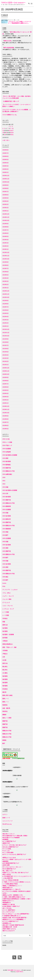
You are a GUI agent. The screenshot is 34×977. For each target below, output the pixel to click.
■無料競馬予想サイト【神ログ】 (11, 889)
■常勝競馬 (5, 839)
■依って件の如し (7, 908)
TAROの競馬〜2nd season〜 (13, 3)
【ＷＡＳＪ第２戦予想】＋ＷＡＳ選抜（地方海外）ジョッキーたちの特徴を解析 (17, 97)
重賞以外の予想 (6, 730)
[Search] (29, 935)
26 (5, 134)
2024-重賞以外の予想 (8, 525)
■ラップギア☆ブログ (8, 912)
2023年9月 (5, 262)
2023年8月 (5, 265)
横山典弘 (5, 666)
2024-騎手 (5, 535)
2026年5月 (5, 159)
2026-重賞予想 (6, 570)
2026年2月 (5, 169)
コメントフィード (7, 821)
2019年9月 (5, 416)
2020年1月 (5, 403)
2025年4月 (5, 201)
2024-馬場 (5, 532)
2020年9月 (5, 377)
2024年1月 (5, 249)
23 (11, 132)
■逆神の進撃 (6, 865)
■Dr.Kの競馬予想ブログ (9, 868)
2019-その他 (5, 439)
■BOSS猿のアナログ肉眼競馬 (11, 837)
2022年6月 (5, 310)
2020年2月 (5, 400)
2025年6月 (5, 194)
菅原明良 (5, 705)
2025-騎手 (5, 557)
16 (11, 130)
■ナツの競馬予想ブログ (9, 841)
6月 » (7, 140)
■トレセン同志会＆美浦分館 (10, 880)
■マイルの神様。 (7, 848)
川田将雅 (5, 650)
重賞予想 (5, 721)
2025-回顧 (5, 541)
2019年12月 (5, 406)
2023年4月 (5, 278)
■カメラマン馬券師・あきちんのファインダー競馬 (16, 859)
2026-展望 (5, 567)
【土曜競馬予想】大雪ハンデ (10, 101)
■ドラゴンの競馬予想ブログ (10, 921)
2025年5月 (5, 198)
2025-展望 (5, 548)
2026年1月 (5, 172)
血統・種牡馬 (6, 708)
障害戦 (4, 740)
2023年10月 (5, 259)
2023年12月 (5, 252)
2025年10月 (5, 182)
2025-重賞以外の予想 (8, 554)
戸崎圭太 (5, 653)
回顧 (3, 621)
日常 (3, 657)
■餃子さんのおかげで (8, 930)
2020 (3, 477)
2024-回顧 (5, 512)
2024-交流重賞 (6, 509)
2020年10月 (5, 374)
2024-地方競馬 (6, 516)
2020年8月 (5, 380)
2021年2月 (5, 361)
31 (12, 134)
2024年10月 (5, 220)
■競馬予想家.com (7, 887)
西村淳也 (5, 711)
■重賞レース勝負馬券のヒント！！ (12, 885)
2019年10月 (5, 412)
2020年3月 (5, 396)
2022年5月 (5, 313)
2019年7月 (5, 422)
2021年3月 (5, 358)
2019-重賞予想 (6, 468)
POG (3, 586)
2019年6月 (5, 425)
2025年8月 (5, 188)
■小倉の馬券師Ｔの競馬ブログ (11, 906)
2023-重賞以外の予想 (8, 503)
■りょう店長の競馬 (7, 852)
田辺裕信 (5, 689)
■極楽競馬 (5, 861)
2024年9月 (5, 223)
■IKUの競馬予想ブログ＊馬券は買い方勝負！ (15, 835)
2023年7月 (5, 268)
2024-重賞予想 (6, 522)
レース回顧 (5, 612)
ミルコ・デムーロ (7, 605)
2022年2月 (5, 323)
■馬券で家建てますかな (9, 928)
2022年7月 (5, 307)
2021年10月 (5, 335)
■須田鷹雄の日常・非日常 (9, 927)
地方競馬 (5, 628)
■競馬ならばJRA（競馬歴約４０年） (13, 895)
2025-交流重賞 (6, 538)
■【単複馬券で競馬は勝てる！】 (11, 915)
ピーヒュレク (6, 602)
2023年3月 (5, 281)
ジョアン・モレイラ (8, 596)
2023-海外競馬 (6, 496)
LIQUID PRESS (19, 971)
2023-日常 (5, 493)
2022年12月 (5, 291)
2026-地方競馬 (6, 564)
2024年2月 (5, 246)
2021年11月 (5, 332)
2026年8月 (5, 150)
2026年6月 (5, 156)
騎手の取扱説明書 (9, 47)
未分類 (4, 660)
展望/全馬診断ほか (7, 644)
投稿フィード (6, 817)
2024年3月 (5, 243)
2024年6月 (5, 233)
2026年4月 (5, 162)
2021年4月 (5, 355)
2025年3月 (5, 204)
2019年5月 (5, 428)
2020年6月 (5, 387)
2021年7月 (5, 345)
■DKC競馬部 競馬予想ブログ (10, 863)
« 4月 (3, 140)
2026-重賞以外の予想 (8, 573)
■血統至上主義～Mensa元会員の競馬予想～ (14, 917)
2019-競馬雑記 (6, 464)
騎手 (3, 743)
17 (12, 130)
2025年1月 (5, 210)
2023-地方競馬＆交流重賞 (9, 490)
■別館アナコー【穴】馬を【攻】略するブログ (15, 872)
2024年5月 (5, 236)
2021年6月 (5, 348)
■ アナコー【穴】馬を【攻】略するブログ (14, 845)
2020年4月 (5, 393)
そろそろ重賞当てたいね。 (10, 114)
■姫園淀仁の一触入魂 (8, 904)
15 (9, 130)
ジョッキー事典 (6, 599)
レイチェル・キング (8, 609)
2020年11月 (5, 371)
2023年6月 (5, 271)
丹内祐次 (5, 618)
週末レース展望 (6, 717)
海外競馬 (5, 676)
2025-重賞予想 (6, 551)
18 (3, 132)
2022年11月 (5, 294)
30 (11, 134)
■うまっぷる (6, 850)
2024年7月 (5, 230)
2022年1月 (5, 326)
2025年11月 (5, 178)
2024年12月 (5, 214)
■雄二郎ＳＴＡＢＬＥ (8, 833)
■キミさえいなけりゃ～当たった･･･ (12, 867)
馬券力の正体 (7, 40)
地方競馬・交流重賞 (8, 634)
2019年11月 (5, 409)
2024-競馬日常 (6, 519)
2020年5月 (5, 390)
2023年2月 (5, 284)
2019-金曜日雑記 (7, 474)
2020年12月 (5, 367)
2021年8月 (5, 342)
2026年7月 (5, 153)
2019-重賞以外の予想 (8, 471)
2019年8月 (5, 419)
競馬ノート (5, 698)
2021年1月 (5, 364)
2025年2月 (5, 207)
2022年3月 (5, 319)
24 (12, 132)
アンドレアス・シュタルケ (10, 589)
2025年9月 (5, 185)
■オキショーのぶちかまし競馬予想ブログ (14, 854)
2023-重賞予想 (6, 500)
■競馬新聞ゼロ (6, 902)
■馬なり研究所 (6, 874)
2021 (3, 480)
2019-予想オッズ (7, 445)
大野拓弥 (5, 641)
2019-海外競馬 (6, 461)
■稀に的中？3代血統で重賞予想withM (13, 925)
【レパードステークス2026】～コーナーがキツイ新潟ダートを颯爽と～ (16, 105)
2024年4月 (5, 239)
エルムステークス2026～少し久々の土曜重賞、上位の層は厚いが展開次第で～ (16, 110)
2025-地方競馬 (6, 544)
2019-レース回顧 (7, 442)
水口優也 (5, 673)
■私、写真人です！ (7, 870)
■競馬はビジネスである (9, 857)
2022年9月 (5, 300)
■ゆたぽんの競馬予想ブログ (10, 847)
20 (6, 132)
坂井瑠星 (5, 637)
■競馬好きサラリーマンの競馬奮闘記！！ (14, 919)
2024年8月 (5, 227)
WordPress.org (7, 824)
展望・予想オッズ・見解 (9, 647)
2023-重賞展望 (6, 506)
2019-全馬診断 (6, 452)
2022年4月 (5, 316)
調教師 (4, 714)
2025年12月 (5, 175)
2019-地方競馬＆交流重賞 (9, 455)
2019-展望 (5, 458)
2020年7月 (5, 384)
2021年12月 (5, 329)
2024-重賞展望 (6, 528)
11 (3, 130)
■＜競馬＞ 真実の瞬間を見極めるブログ (13, 897)
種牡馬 (4, 692)
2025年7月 (5, 191)
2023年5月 (5, 275)
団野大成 (5, 625)
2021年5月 (5, 351)
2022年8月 (5, 303)
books (4, 583)
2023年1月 (5, 287)
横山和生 (5, 669)
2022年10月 (5, 297)
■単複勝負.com (6, 923)
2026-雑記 (5, 576)
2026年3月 (5, 166)
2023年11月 (5, 255)
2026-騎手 (5, 580)
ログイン (5, 814)
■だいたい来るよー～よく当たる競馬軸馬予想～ (16, 913)
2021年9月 (5, 339)
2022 (3, 484)
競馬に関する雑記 (7, 695)
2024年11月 (5, 217)
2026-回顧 (5, 560)
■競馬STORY (6, 843)
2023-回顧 (5, 487)
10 (12, 128)
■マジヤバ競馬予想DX (8, 910)
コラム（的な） (6, 592)
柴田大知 (5, 663)
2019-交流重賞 (6, 448)
